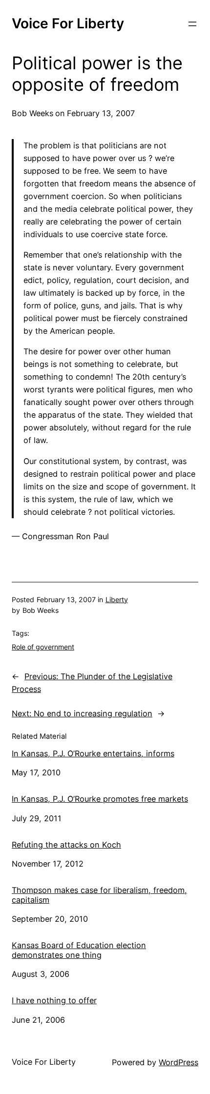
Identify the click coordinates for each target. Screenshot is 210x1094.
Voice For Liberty (68, 23)
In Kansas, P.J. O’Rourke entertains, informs (93, 753)
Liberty (116, 599)
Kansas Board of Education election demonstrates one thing (79, 950)
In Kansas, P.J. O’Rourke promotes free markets (100, 799)
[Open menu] (192, 24)
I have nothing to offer (54, 1000)
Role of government (43, 647)
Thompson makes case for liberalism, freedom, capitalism (99, 895)
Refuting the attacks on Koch (66, 845)
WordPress (178, 1062)
